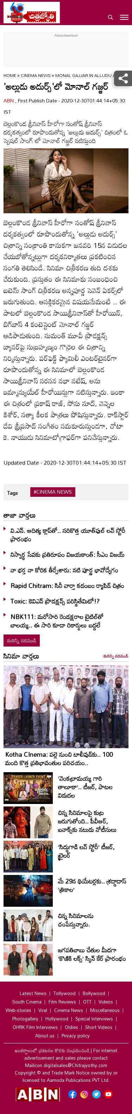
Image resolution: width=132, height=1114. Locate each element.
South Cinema (27, 1001)
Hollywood (56, 1018)
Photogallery (25, 1018)
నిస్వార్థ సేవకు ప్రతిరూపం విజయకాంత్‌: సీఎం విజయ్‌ (68, 554)
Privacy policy (76, 1035)
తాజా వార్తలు (20, 514)
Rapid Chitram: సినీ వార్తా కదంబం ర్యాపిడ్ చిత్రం (67, 585)
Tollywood (65, 993)
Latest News (33, 993)
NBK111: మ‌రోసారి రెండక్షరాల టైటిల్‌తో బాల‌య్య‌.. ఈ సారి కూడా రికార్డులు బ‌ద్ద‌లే (57, 620)
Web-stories (18, 1010)
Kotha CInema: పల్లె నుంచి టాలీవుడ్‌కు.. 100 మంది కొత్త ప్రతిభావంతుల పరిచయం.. (59, 758)
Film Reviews (62, 1001)
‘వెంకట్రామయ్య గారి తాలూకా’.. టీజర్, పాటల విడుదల (85, 787)
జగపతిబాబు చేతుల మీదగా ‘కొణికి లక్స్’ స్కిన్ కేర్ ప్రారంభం (92, 954)
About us (45, 1035)
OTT (87, 1001)
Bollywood (94, 993)
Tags (12, 492)
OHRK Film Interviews (35, 1027)
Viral (42, 1010)
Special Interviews (94, 1018)
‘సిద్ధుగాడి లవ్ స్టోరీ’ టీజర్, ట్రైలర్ (86, 851)
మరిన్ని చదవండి (21, 640)
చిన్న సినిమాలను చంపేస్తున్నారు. (76, 919)
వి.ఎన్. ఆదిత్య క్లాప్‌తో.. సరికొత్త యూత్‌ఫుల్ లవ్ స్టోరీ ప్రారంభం (68, 534)
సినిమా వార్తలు (21, 655)
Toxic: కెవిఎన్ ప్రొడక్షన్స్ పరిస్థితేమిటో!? (55, 601)
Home (10, 75)
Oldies (71, 1027)
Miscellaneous (105, 1010)
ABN (9, 100)
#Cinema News (53, 492)
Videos (106, 1001)
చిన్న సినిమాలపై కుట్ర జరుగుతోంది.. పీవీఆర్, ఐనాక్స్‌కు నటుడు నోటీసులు (87, 821)
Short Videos (98, 1027)
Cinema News (36, 75)
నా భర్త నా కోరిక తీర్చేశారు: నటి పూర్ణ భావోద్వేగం (64, 570)
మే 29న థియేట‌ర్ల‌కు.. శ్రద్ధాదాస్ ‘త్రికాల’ (92, 885)
